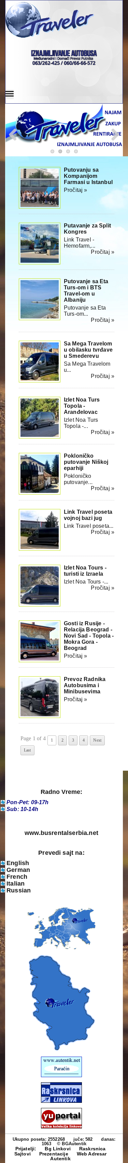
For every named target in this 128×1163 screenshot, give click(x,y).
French (16, 876)
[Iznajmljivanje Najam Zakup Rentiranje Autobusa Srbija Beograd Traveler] (61, 20)
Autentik (60, 1158)
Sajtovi (22, 1154)
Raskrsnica (92, 1148)
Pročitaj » (75, 190)
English (17, 863)
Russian (18, 890)
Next (97, 740)
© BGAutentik (71, 1143)
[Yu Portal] (61, 1118)
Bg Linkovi (58, 1148)
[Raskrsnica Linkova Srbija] (61, 1101)
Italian (15, 883)
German (18, 869)
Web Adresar (92, 1154)
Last (27, 750)
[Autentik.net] (61, 1075)
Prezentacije (53, 1154)
